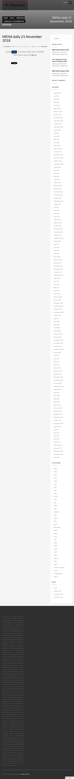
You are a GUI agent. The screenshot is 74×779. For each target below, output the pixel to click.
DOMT (55, 496)
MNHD (56, 530)
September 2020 (58, 312)
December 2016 (58, 451)
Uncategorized (58, 574)
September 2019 (58, 349)
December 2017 (58, 414)
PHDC (55, 555)
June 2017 (56, 433)
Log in (55, 588)
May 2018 (56, 399)
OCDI (55, 536)
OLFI (55, 540)
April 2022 (56, 253)
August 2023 (57, 204)
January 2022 (57, 263)
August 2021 (57, 278)
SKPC (55, 561)
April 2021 (56, 290)
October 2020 (58, 309)
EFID (55, 502)
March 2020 (57, 331)
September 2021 (58, 275)
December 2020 (58, 303)
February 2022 (58, 260)
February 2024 (58, 185)
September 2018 (58, 386)
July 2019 (56, 355)
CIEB (55, 487)
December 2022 (58, 229)
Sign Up (33, 55)
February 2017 (58, 445)
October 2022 (58, 235)
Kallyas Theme (25, 774)
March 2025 (57, 145)
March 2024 (57, 182)
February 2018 (58, 408)
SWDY (55, 564)
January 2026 (57, 114)
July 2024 (56, 170)
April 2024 (56, 179)
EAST (55, 499)
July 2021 (56, 281)
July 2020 (56, 318)
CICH (55, 484)
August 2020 (57, 315)
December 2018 (58, 377)
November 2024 (58, 158)
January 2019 (57, 374)
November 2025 (58, 121)
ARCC (55, 475)
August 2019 (57, 352)
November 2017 (58, 417)
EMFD (55, 506)
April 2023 (56, 216)
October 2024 (58, 161)
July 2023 (56, 207)
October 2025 (58, 124)
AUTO (55, 478)
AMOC (55, 472)
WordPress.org (58, 597)
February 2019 (58, 371)
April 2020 (56, 328)
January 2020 (57, 337)
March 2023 (57, 219)
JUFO (55, 521)
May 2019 (56, 362)
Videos (56, 577)
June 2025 (56, 136)
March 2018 (57, 405)
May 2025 (56, 139)
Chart (55, 481)
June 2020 (56, 321)
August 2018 (57, 389)
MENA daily (20, 18)
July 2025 (56, 133)
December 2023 (58, 192)
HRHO (55, 518)
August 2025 (57, 130)
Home (6, 18)
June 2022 (56, 247)
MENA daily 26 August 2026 (60, 50)
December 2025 (58, 118)
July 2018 (56, 392)
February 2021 (58, 297)
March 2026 (57, 108)
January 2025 (57, 152)
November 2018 (58, 380)
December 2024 (58, 155)
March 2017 (57, 442)
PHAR (55, 552)
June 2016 (56, 457)
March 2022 (57, 257)
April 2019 (56, 365)
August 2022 (57, 241)
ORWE (55, 549)
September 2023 (58, 201)
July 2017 (56, 430)
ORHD (55, 546)
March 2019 (57, 368)
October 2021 (58, 272)
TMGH (55, 570)
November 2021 (58, 269)
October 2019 (58, 346)
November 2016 (58, 454)
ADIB (55, 469)
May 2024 (56, 176)
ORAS (55, 543)
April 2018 (56, 402)
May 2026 (56, 102)
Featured (56, 512)
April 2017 (56, 439)
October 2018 (58, 383)
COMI (55, 493)
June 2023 (56, 210)
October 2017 (58, 420)
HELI (55, 515)
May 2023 (56, 213)
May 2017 (56, 436)
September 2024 (58, 164)
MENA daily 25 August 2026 (60, 71)
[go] (67, 39)
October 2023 (58, 198)
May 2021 (56, 287)
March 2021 (57, 294)
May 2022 (56, 250)
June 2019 (56, 358)
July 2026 (56, 96)
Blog (12, 18)
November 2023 (58, 195)
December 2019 (58, 340)
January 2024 (57, 189)
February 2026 (58, 111)
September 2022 (58, 238)
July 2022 (56, 244)
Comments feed (58, 594)
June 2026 (56, 99)
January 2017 (57, 448)
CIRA (55, 490)
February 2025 (58, 148)
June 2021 (56, 284)
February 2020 (58, 334)
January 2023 (57, 226)
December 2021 (58, 266)
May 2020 (56, 324)
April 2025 (56, 142)
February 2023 (58, 223)
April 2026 (56, 105)
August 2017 (57, 426)
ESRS (55, 509)
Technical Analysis (59, 567)
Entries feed (57, 591)
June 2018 (56, 396)
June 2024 (56, 173)
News (55, 533)
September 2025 (58, 127)
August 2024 (57, 167)
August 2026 (57, 93)
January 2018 (57, 411)
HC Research (7, 46)
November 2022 (58, 232)
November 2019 (58, 343)
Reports (56, 558)
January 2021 (57, 300)
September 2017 (58, 423)
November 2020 (58, 306)
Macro (56, 524)
